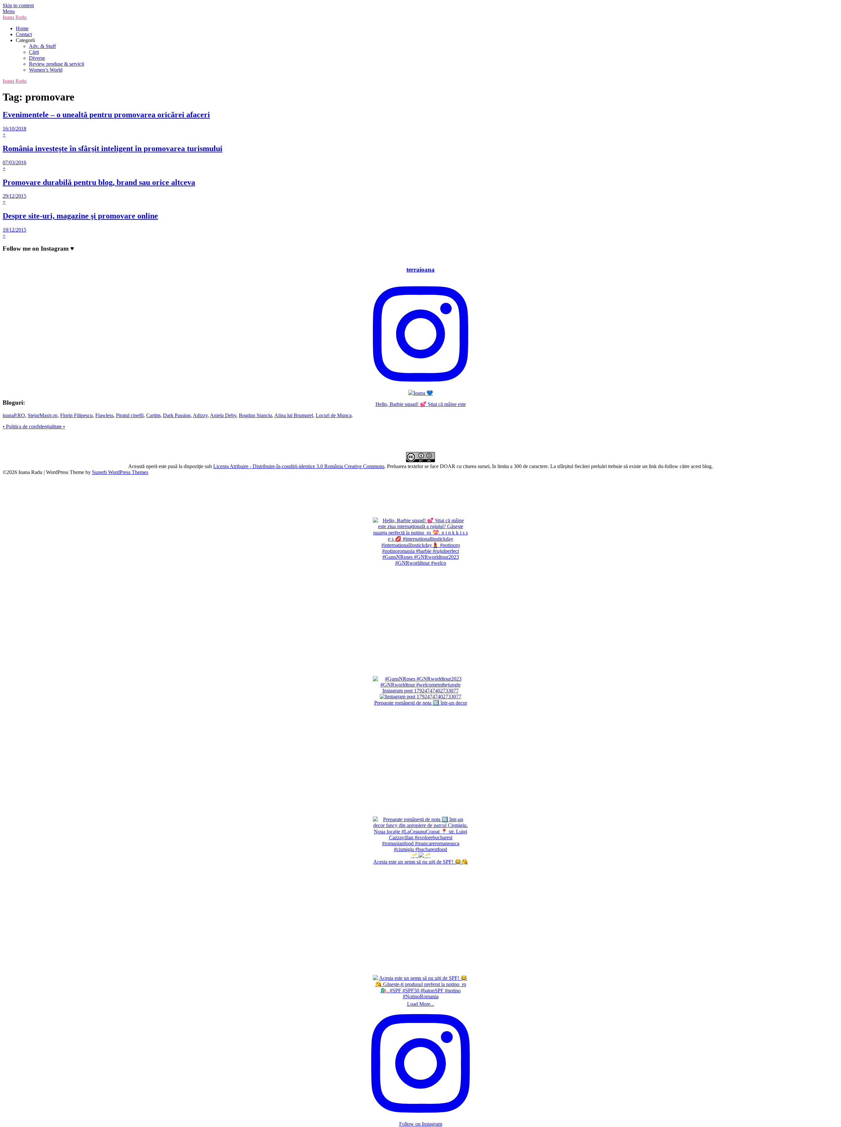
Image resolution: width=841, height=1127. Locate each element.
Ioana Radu (15, 17)
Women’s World (45, 70)
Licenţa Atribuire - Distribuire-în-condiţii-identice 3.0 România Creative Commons (298, 466)
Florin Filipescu (76, 415)
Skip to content (18, 5)
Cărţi (34, 52)
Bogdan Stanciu (255, 415)
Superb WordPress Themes (120, 472)
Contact (24, 34)
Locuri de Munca (334, 415)
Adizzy (200, 415)
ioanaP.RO (14, 415)
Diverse (37, 58)
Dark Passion (177, 415)
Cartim (153, 415)
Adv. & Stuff (42, 46)
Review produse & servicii (56, 64)
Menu (9, 11)
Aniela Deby (223, 415)
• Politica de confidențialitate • (34, 426)
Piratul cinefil (130, 415)
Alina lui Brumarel (293, 415)
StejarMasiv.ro (42, 415)
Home (22, 28)
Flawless (104, 415)
